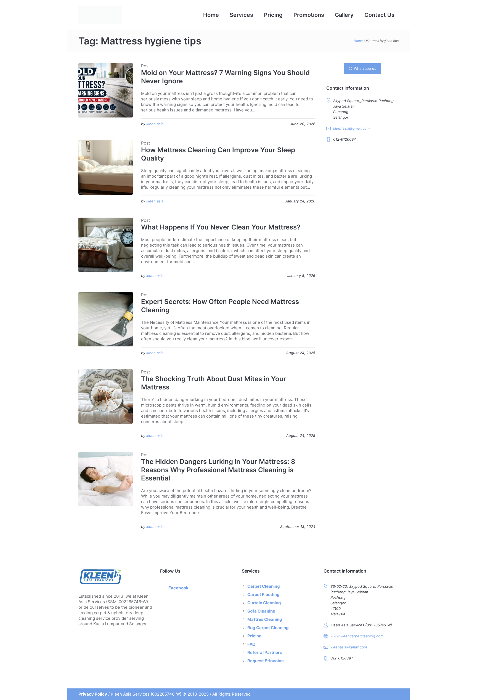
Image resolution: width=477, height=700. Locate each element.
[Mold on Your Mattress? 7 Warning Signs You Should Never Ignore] (105, 90)
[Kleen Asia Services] (115, 576)
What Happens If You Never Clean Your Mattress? (220, 227)
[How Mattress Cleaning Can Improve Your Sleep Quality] (105, 167)
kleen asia (154, 124)
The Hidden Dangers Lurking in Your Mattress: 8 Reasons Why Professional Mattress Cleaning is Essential (218, 470)
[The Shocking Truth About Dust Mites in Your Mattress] (105, 396)
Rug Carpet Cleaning (268, 627)
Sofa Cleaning (261, 611)
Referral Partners (264, 652)
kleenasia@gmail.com (351, 128)
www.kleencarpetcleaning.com (356, 636)
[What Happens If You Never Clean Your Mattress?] (105, 245)
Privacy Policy (92, 694)
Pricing (254, 635)
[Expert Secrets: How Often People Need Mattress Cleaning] (105, 319)
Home (358, 41)
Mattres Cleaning (264, 619)
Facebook (178, 588)
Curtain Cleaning (264, 602)
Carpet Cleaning (263, 586)
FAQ (251, 644)
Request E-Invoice (265, 660)
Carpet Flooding (263, 594)
